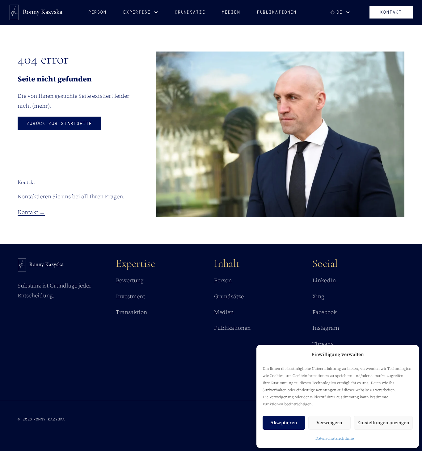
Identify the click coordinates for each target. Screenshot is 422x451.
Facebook (324, 312)
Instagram (325, 328)
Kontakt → (31, 212)
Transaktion (131, 312)
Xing (318, 296)
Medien (231, 12)
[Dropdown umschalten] (156, 12)
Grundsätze (190, 12)
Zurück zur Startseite (59, 123)
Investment (130, 296)
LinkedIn (324, 280)
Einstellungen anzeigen (383, 422)
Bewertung (130, 280)
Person (97, 12)
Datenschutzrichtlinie (334, 438)
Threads (322, 344)
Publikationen (277, 12)
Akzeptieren (283, 422)
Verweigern (329, 422)
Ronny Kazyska (49, 419)
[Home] (41, 266)
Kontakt (391, 12)
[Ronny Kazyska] (36, 12)
